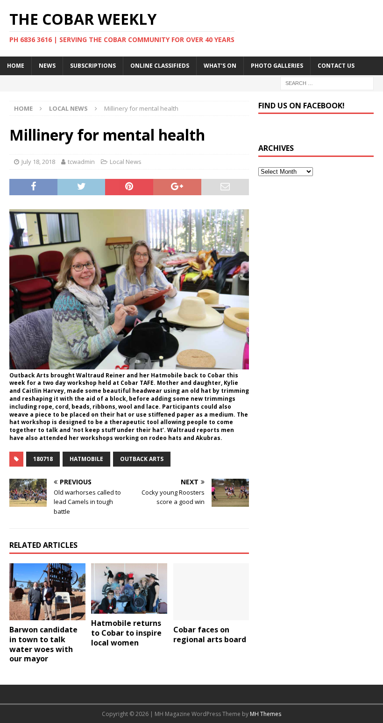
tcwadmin (81, 161)
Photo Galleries (277, 66)
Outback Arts (141, 459)
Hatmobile (86, 459)
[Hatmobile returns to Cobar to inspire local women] (129, 588)
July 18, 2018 (38, 161)
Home (15, 66)
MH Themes (265, 714)
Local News (126, 161)
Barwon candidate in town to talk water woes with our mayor (43, 644)
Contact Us (336, 66)
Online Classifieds (159, 66)
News (47, 66)
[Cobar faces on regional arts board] (211, 591)
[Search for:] (327, 82)
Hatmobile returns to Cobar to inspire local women (126, 633)
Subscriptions (93, 66)
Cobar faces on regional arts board (209, 634)
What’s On (220, 66)
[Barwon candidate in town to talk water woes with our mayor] (47, 591)
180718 (43, 459)
